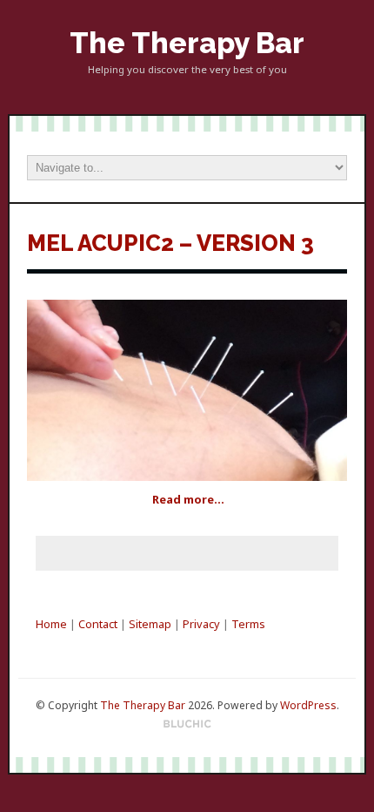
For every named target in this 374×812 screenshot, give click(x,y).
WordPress (308, 705)
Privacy (201, 624)
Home (51, 624)
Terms (248, 624)
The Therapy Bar (187, 43)
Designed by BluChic (187, 724)
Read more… (188, 499)
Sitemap (150, 624)
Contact (97, 624)
